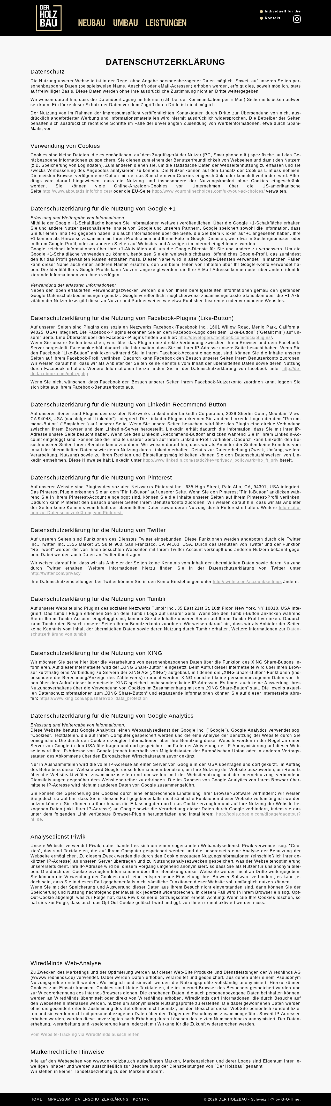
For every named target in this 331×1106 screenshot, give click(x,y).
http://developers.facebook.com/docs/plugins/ (225, 337)
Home (36, 1099)
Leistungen (166, 23)
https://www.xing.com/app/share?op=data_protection (94, 698)
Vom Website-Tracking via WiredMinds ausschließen (85, 1034)
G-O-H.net (291, 1099)
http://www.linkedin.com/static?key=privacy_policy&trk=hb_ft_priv (211, 460)
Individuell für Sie (283, 11)
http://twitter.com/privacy (55, 573)
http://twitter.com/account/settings (247, 581)
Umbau (125, 23)
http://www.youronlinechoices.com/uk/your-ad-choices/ (209, 191)
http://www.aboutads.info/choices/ (77, 191)
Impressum (59, 1099)
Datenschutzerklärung (102, 1099)
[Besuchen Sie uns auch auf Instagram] (297, 21)
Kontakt (273, 18)
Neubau (92, 23)
